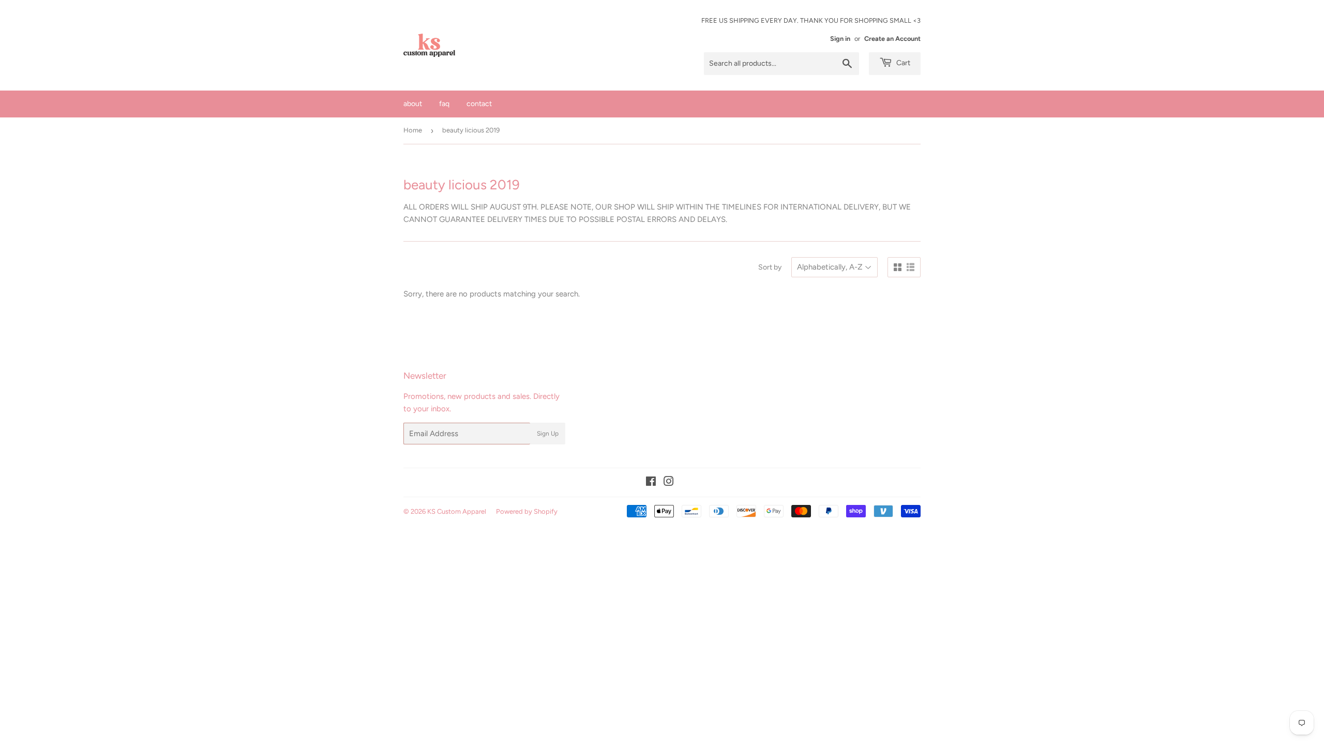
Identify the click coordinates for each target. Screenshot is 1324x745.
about (412, 103)
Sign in (840, 38)
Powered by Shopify (527, 511)
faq (444, 103)
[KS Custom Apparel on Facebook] (650, 482)
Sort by (769, 267)
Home (412, 130)
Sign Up (548, 433)
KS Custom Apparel (456, 511)
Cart (902, 62)
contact (479, 103)
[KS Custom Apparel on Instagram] (669, 482)
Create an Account (892, 38)
